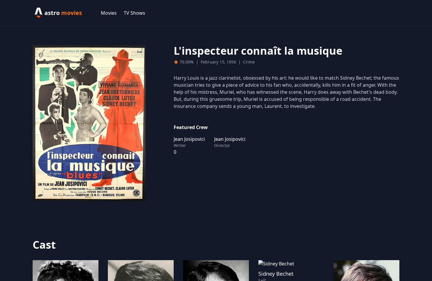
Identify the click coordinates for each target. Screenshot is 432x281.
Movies (109, 13)
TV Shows (134, 13)
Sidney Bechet (276, 273)
